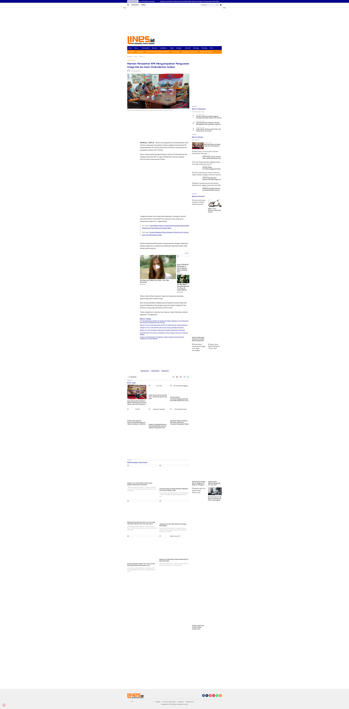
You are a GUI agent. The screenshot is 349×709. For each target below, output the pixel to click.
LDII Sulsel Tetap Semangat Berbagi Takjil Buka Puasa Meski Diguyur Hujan (173, 489)
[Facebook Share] (173, 377)
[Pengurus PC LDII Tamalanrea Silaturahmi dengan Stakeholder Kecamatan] (142, 473)
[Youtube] (213, 695)
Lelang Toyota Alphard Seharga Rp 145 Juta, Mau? (214, 483)
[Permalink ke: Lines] (128, 71)
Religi (172, 48)
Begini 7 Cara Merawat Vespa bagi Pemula (214, 210)
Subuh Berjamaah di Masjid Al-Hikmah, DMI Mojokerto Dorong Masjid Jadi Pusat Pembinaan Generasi (136, 402)
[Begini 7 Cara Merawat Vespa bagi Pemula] (215, 203)
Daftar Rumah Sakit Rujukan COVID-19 (157, 52)
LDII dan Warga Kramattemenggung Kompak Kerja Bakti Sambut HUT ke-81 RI (179, 398)
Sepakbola (140, 52)
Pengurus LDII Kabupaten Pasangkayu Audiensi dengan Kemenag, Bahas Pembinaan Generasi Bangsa (162, 338)
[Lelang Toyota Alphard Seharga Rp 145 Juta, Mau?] (215, 411)
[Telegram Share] (184, 377)
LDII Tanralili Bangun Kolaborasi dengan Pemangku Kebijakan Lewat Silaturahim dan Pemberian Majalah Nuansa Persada (164, 321)
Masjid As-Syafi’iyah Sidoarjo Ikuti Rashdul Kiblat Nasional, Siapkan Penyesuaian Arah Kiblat (157, 426)
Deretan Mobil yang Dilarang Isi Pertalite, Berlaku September (198, 339)
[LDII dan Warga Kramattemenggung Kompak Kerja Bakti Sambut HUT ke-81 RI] (179, 390)
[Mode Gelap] (221, 4)
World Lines (135, 4)
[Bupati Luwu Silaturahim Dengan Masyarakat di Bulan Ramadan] (174, 546)
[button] (217, 4)
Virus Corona (176, 52)
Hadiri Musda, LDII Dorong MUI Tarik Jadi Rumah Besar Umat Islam (158, 396)
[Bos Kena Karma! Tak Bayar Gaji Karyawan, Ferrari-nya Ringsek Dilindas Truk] (215, 491)
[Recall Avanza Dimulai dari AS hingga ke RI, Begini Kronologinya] (199, 411)
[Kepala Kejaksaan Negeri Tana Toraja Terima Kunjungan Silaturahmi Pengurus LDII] (142, 548)
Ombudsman (155, 371)
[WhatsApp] (216, 695)
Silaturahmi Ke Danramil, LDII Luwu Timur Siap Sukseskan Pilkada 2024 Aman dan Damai (141, 523)
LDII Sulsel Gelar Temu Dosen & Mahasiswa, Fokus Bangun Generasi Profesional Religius (164, 333)
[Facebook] (203, 695)
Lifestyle (178, 48)
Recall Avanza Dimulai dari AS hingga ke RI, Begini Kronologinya (198, 483)
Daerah (129, 60)
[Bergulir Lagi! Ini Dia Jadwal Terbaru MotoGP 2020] (199, 555)
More (211, 48)
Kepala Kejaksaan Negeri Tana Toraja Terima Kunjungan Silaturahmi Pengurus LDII (141, 564)
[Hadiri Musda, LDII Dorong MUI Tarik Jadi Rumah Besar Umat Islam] (158, 389)
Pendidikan (163, 48)
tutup (124, 7)
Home (130, 48)
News (136, 48)
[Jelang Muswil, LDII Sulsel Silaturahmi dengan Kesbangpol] (174, 511)
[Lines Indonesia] (141, 40)
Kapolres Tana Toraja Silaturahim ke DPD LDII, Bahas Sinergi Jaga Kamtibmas (163, 325)
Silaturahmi (137, 70)
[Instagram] (210, 695)
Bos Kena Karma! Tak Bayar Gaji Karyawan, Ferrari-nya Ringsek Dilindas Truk (214, 498)
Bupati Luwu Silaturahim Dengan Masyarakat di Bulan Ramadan (173, 560)
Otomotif (187, 48)
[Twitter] (206, 695)
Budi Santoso (145, 371)
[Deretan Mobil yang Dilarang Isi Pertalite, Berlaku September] (199, 267)
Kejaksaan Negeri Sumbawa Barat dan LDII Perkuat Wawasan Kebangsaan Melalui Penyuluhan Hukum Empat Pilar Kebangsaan (179, 422)
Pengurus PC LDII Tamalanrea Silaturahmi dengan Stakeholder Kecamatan (162, 330)
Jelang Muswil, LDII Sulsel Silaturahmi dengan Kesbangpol (172, 524)
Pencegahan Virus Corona (190, 52)
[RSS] (220, 695)
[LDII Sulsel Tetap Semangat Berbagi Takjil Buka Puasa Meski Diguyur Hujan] (174, 476)
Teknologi (204, 48)
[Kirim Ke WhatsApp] (188, 377)
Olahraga (196, 48)
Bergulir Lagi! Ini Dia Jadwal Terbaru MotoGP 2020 (198, 627)
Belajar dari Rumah (206, 52)
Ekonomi (154, 48)
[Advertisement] (120, 34)
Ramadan (131, 52)
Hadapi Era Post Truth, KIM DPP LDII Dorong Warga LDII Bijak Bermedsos (162, 328)
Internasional (145, 48)
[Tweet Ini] (177, 377)
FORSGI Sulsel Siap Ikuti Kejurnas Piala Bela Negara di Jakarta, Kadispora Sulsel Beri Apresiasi (136, 422)
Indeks (143, 4)
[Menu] (128, 4)
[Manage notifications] (4, 705)
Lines (132, 70)
